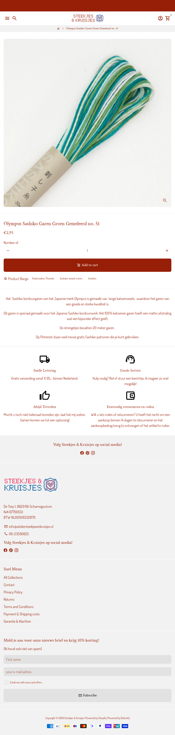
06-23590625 (16, 533)
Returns (9, 599)
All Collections (13, 577)
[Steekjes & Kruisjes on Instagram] (93, 452)
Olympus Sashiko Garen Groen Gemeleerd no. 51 (92, 28)
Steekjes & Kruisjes (74, 718)
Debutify (125, 718)
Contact (9, 584)
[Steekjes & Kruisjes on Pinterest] (87, 452)
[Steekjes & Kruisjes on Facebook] (82, 452)
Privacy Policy (13, 592)
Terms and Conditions (18, 606)
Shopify (102, 718)
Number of (11, 242)
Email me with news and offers (26, 682)
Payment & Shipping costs (22, 614)
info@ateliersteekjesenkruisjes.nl (28, 526)
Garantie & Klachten (17, 621)
